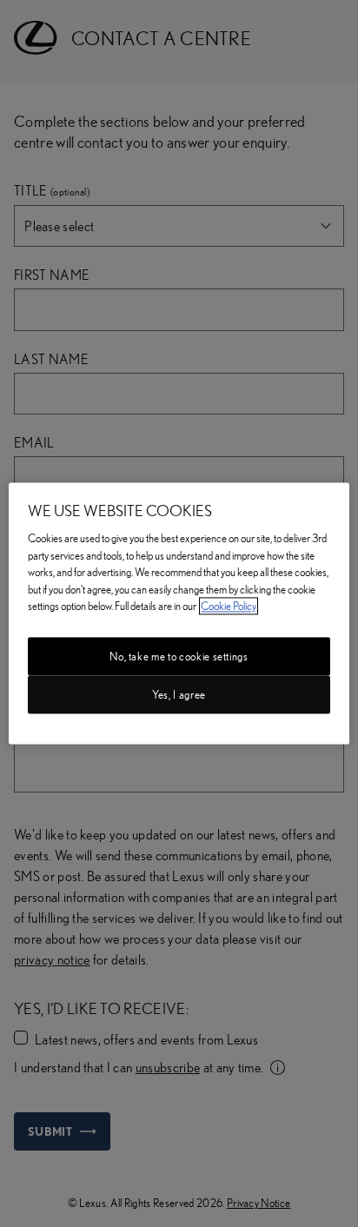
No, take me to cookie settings (179, 656)
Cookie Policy (228, 607)
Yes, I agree (179, 694)
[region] (178, 613)
